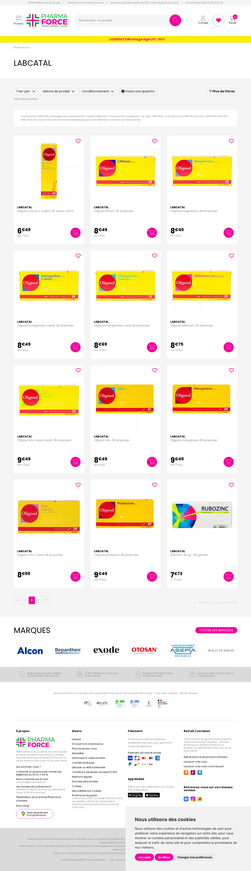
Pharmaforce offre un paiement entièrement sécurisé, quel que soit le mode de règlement (150, 743)
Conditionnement (95, 91)
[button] (18, 20)
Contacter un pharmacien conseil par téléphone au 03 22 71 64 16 (39, 773)
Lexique (76, 739)
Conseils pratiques (83, 762)
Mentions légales (82, 776)
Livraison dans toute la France (85, 3)
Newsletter (78, 753)
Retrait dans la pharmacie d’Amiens (205, 757)
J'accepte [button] (144, 857)
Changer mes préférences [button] (194, 857)
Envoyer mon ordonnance (87, 743)
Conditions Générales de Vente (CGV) (94, 772)
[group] (30, 651)
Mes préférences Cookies (86, 790)
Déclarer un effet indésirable (88, 767)
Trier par (23, 91)
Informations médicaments (88, 757)
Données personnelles (85, 781)
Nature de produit (56, 91)
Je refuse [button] (164, 857)
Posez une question (140, 91)
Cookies (77, 786)
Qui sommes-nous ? (28, 766)
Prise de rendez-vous (84, 748)
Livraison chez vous (195, 761)
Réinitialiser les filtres (26, 99)
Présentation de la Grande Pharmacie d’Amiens (38, 798)
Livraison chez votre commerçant (204, 766)
